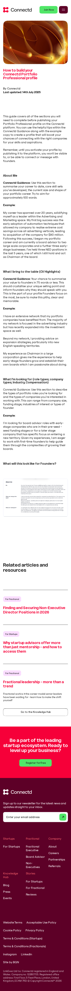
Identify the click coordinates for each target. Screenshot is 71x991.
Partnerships (56, 859)
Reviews (31, 894)
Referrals (54, 866)
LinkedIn (26, 954)
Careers (53, 853)
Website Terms (12, 922)
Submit (62, 817)
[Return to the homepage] (17, 9)
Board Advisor (35, 857)
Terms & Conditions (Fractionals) (24, 946)
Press (6, 891)
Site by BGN (11, 962)
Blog (6, 885)
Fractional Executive (32, 848)
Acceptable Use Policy (41, 922)
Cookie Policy (12, 930)
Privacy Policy (34, 930)
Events (7, 898)
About (52, 846)
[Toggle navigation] (63, 10)
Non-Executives (33, 865)
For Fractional (35, 888)
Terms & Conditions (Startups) (22, 938)
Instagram (10, 954)
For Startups (11, 846)
